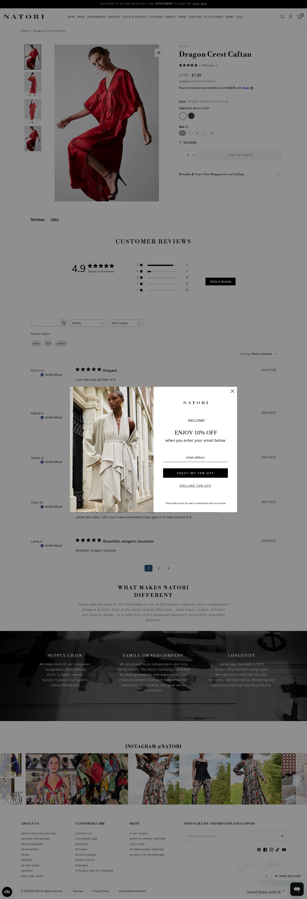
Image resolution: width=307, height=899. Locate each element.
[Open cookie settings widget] (7, 892)
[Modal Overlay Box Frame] (153, 449)
